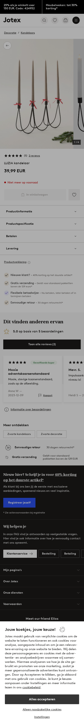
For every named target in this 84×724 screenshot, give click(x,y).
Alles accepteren (42, 699)
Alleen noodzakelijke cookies (42, 709)
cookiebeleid (31, 687)
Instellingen (42, 717)
